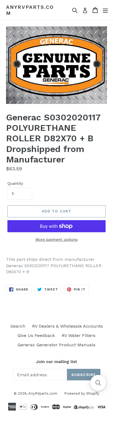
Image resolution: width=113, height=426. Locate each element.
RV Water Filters (78, 335)
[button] (98, 383)
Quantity (15, 183)
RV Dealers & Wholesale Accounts (67, 326)
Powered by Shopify (81, 393)
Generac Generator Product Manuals (56, 344)
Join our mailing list (56, 361)
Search (17, 326)
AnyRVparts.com (29, 10)
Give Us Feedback (36, 335)
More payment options (56, 239)
